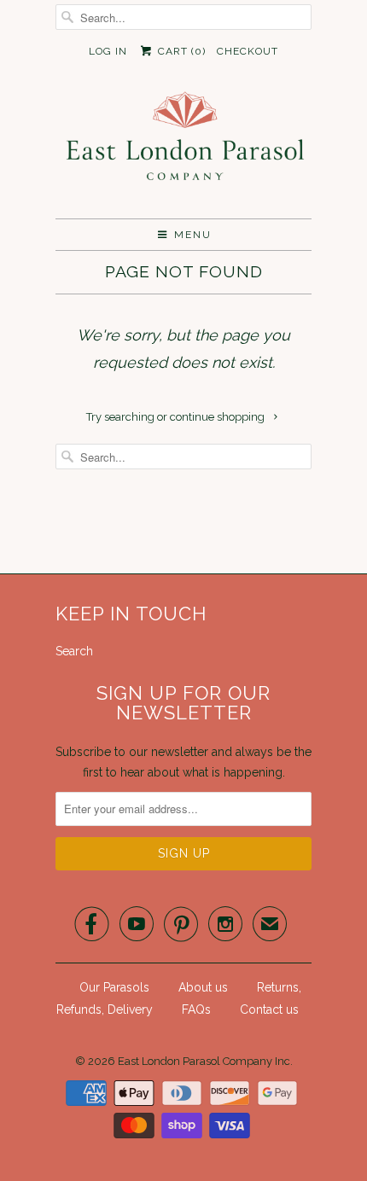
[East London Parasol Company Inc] (183, 148)
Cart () (179, 51)
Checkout (247, 51)
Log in (108, 51)
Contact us (269, 1009)
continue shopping (218, 416)
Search (74, 651)
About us (203, 987)
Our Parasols (114, 987)
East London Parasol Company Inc (204, 1061)
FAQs (196, 1009)
